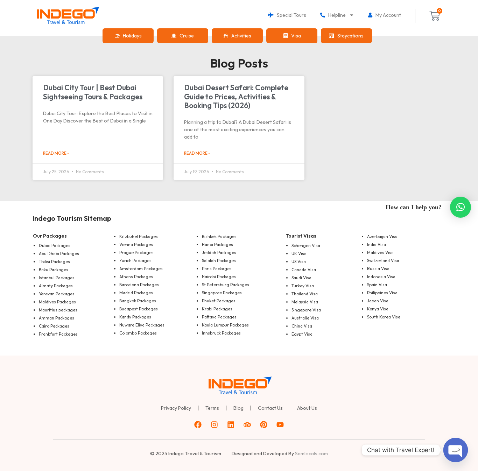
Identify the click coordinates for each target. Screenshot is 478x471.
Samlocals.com (311, 453)
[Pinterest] (263, 424)
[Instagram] (214, 424)
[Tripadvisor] (247, 424)
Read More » (56, 153)
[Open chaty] (455, 450)
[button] (460, 207)
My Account (386, 15)
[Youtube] (280, 424)
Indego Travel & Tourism (194, 453)
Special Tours (290, 15)
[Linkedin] (231, 424)
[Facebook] (198, 424)
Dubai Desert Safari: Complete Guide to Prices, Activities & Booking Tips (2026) (236, 96)
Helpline (335, 15)
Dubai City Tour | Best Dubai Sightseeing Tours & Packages (92, 92)
